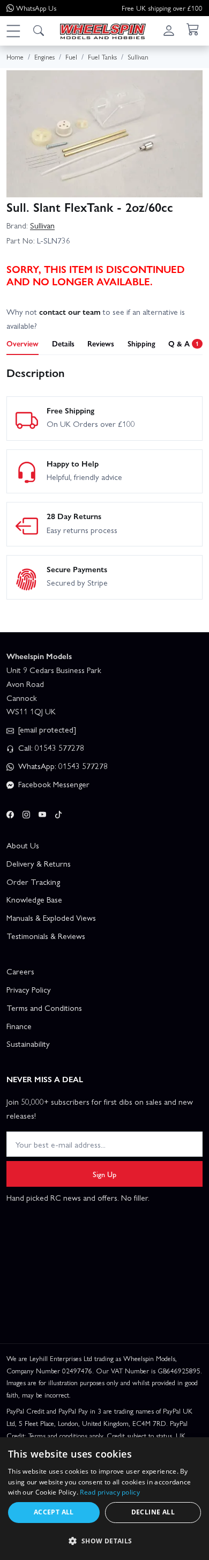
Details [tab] (63, 343)
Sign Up (104, 1174)
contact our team (70, 311)
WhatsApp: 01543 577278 (62, 766)
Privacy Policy (28, 989)
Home (15, 56)
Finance (19, 1026)
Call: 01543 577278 (50, 747)
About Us (22, 845)
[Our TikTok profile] (58, 813)
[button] (13, 30)
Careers (20, 971)
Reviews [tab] (100, 343)
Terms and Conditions (44, 1008)
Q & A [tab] (183, 343)
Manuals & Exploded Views (51, 917)
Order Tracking (33, 882)
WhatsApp (36, 8)
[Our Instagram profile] (26, 813)
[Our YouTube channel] (42, 813)
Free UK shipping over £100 (162, 8)
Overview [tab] (22, 343)
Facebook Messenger (52, 784)
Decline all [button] (153, 1512)
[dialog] (104, 1498)
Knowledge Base (34, 899)
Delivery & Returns (38, 863)
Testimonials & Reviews (45, 936)
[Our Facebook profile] (10, 813)
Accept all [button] (54, 1512)
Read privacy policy (110, 1492)
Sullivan (42, 225)
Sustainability (28, 1043)
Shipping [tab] (141, 343)
